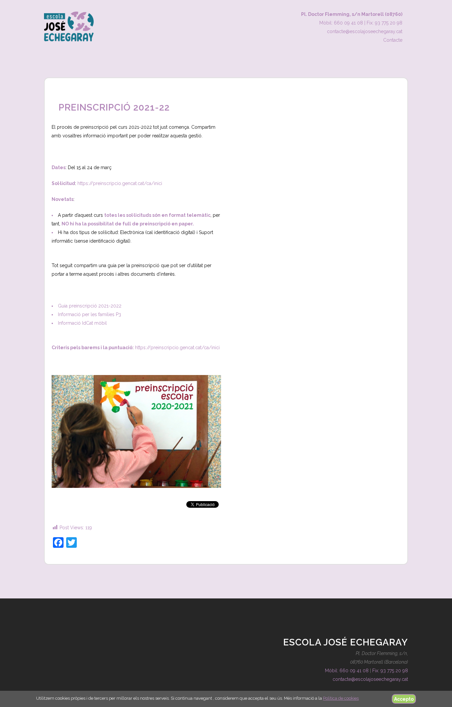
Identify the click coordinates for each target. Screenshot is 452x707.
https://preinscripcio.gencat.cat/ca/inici (119, 183)
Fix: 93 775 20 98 (384, 22)
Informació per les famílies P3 (89, 314)
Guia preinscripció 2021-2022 (89, 305)
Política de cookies (341, 698)
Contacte (392, 40)
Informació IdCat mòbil (82, 323)
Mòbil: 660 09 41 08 (341, 22)
